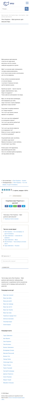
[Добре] (9, 190)
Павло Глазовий (7, 368)
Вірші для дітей (7, 301)
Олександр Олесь (8, 362)
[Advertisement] (15, 41)
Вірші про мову (7, 312)
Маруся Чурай (7, 380)
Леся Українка (17, 196)
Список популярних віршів (14, 397)
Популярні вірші (7, 321)
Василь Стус (6, 356)
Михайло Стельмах (8, 382)
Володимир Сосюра (8, 350)
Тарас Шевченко (7, 335)
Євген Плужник (7, 377)
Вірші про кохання (8, 295)
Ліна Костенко (7, 344)
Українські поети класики (11, 219)
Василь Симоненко (8, 347)
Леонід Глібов (7, 359)
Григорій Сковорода (8, 371)
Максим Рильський (8, 353)
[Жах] (2, 190)
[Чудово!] (11, 190)
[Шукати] (27, 9)
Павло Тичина (7, 365)
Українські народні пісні (9, 315)
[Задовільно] (7, 190)
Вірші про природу (8, 304)
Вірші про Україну (8, 310)
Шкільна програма (8, 318)
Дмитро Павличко (8, 374)
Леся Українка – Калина (19, 180)
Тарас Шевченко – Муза (11, 239)
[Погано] (5, 190)
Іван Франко (6, 338)
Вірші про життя (7, 307)
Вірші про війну (7, 298)
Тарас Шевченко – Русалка (11, 245)
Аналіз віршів (7, 324)
